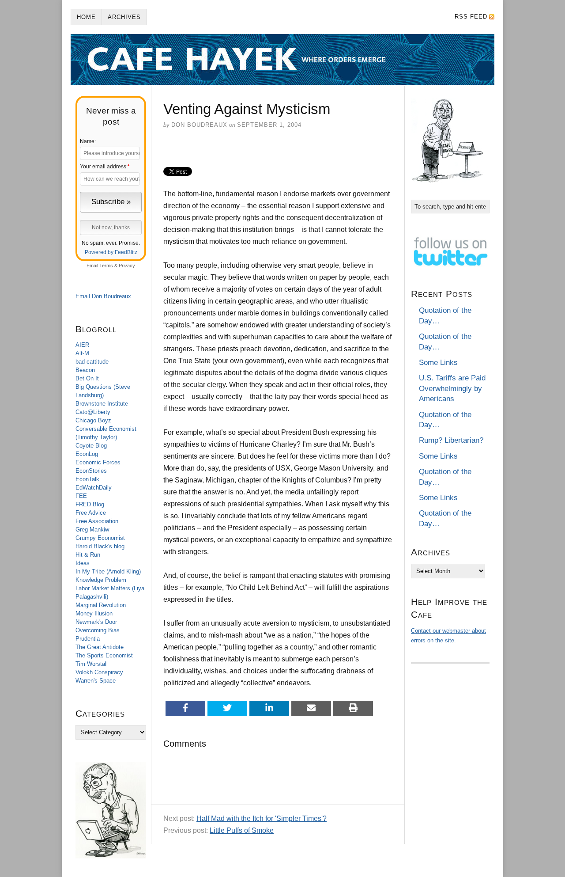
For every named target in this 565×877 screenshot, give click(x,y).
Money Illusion (94, 613)
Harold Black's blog (99, 546)
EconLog (86, 454)
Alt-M (82, 353)
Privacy (127, 265)
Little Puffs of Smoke (242, 830)
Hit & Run (87, 554)
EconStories (91, 470)
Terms (106, 265)
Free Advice (90, 512)
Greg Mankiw (92, 529)
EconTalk (87, 479)
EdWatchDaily (93, 487)
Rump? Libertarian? (451, 440)
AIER (82, 345)
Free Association (96, 521)
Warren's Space (95, 680)
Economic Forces (98, 462)
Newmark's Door (96, 622)
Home (86, 17)
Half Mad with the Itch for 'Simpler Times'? (261, 818)
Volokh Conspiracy (99, 672)
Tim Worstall (91, 664)
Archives (124, 17)
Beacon (85, 370)
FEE (81, 496)
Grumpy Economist (100, 538)
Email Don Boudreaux (103, 296)
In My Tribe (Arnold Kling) (108, 571)
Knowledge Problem (100, 580)
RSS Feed (471, 16)
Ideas (82, 563)
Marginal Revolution (100, 605)
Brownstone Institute (101, 403)
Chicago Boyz (93, 420)
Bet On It (87, 378)
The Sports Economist (104, 655)
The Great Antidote (99, 647)
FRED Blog (89, 504)
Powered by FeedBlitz (111, 252)
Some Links (438, 362)
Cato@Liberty (92, 412)
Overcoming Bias (97, 630)
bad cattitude (92, 361)
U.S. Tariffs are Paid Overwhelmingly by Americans (452, 388)
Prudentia (87, 638)
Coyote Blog (91, 445)
